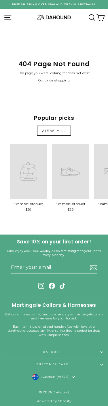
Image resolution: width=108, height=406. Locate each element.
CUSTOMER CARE (53, 364)
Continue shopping (54, 80)
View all (54, 130)
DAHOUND (52, 352)
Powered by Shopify (54, 401)
